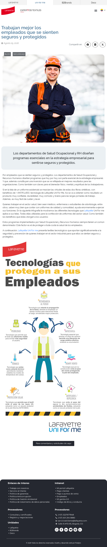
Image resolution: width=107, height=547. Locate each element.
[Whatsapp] (80, 530)
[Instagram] (57, 530)
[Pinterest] (75, 530)
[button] (96, 10)
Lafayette (88, 210)
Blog (7, 54)
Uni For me (33, 230)
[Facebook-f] (61, 530)
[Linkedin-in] (66, 530)
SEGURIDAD (19, 54)
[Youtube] (71, 530)
